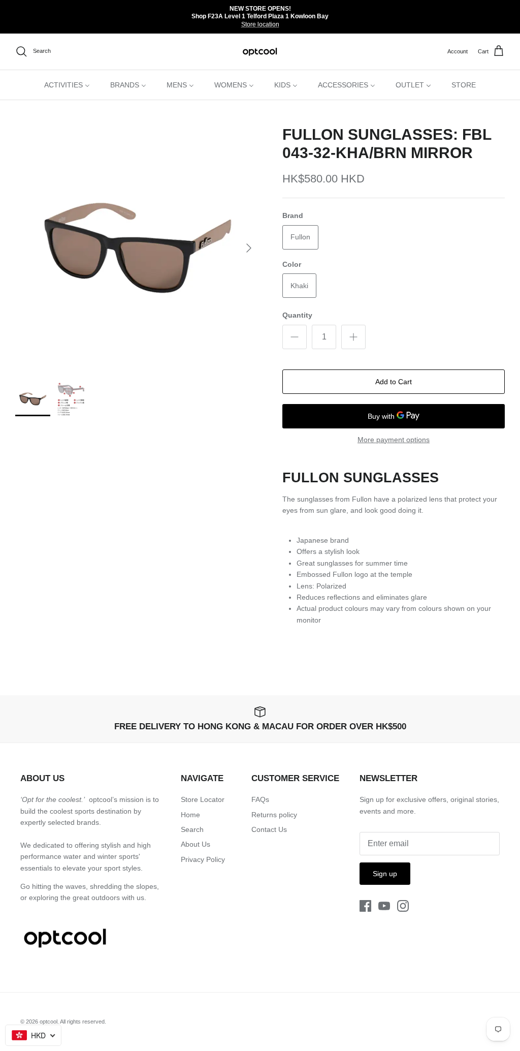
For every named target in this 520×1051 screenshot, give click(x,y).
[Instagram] (403, 906)
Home (190, 815)
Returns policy (274, 815)
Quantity (297, 315)
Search (192, 829)
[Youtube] (384, 906)
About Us (195, 844)
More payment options (394, 440)
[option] (137, 248)
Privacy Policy (203, 859)
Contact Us (269, 829)
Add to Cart (393, 382)
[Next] (249, 248)
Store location (260, 24)
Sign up (385, 874)
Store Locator (202, 799)
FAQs (260, 799)
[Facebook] (365, 906)
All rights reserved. (83, 1021)
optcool (48, 1021)
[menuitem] (67, 85)
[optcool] (260, 51)
